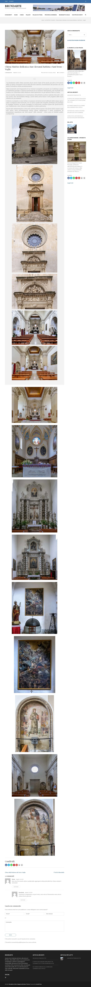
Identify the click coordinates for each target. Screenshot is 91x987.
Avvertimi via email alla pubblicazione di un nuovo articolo (21, 942)
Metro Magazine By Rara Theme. (22, 984)
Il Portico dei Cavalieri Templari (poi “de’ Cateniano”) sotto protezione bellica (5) (76, 100)
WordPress (39, 984)
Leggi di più (70, 87)
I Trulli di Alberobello (59, 872)
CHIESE (22, 15)
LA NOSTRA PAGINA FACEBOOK (76, 40)
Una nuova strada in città (74, 95)
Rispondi (16, 886)
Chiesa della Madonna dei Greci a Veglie (15, 872)
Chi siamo (11, 1)
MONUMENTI (8, 15)
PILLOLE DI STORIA (37, 15)
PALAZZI (28, 15)
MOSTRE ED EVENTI (77, 15)
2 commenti (61, 72)
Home (6, 1)
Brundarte (13, 6)
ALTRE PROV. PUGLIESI (50, 20)
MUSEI (16, 15)
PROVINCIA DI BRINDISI (51, 15)
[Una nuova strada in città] (72, 129)
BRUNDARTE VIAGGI (64, 15)
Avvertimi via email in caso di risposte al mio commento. (20, 939)
